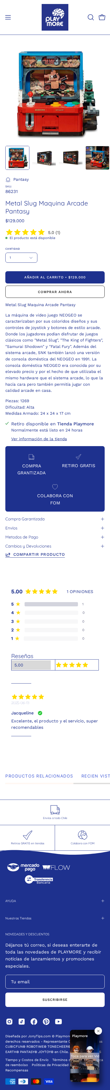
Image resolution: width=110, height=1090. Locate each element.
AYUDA (10, 901)
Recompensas (16, 1070)
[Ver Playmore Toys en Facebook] (34, 1022)
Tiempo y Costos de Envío (27, 1060)
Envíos (11, 527)
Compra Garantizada (25, 518)
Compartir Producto (39, 554)
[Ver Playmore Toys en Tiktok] (22, 1022)
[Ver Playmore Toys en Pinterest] (46, 1022)
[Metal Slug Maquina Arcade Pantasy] (17, 158)
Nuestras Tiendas (18, 918)
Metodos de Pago (21, 537)
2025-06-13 (20, 703)
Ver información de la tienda (39, 439)
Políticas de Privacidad (51, 1065)
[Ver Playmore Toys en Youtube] (58, 1022)
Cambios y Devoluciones (28, 546)
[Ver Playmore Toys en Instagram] (9, 1022)
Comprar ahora (55, 292)
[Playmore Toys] (55, 17)
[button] (90, 17)
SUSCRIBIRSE (55, 1000)
